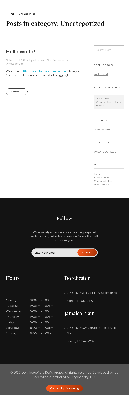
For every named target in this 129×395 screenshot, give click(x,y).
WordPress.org (103, 184)
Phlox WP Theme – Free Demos (44, 71)
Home (11, 14)
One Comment (56, 60)
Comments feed (103, 181)
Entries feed (101, 177)
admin (37, 60)
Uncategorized (15, 63)
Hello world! (20, 51)
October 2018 (102, 129)
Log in (97, 174)
